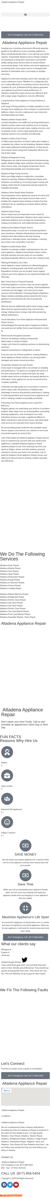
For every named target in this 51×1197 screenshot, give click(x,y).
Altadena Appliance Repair (12, 2)
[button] (25, 15)
